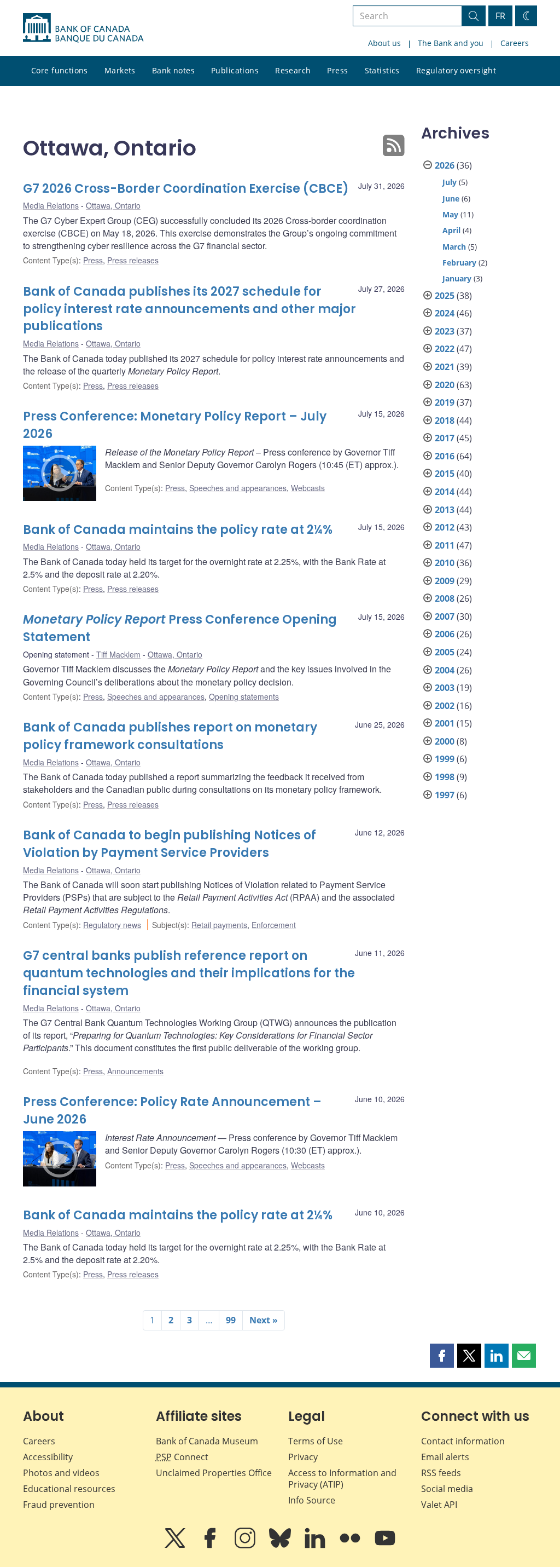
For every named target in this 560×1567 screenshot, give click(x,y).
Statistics (382, 70)
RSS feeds (441, 1473)
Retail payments (219, 924)
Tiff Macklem (118, 654)
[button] (442, 1356)
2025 (444, 296)
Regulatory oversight (456, 70)
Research (293, 70)
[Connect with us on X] (176, 1546)
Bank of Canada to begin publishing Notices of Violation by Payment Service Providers (169, 844)
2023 (444, 331)
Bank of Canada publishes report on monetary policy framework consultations (170, 736)
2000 (444, 741)
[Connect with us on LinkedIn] (316, 1546)
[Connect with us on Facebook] (211, 1546)
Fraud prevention (59, 1505)
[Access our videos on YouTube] (385, 1546)
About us (384, 43)
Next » (263, 1320)
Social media (447, 1489)
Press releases (133, 260)
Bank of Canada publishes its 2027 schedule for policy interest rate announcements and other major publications (189, 309)
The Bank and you (450, 43)
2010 (444, 563)
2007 (444, 616)
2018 (444, 420)
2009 (444, 581)
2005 (444, 652)
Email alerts (445, 1457)
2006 (444, 634)
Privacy (303, 1457)
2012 (444, 527)
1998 (444, 777)
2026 (444, 165)
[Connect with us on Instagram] (246, 1546)
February (459, 262)
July (449, 182)
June (450, 198)
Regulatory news (112, 924)
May (450, 214)
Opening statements (244, 696)
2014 (444, 492)
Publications (235, 70)
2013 (444, 510)
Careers (514, 43)
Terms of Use (315, 1441)
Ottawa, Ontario (113, 205)
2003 (444, 688)
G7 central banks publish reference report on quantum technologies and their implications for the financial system (189, 973)
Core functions (59, 70)
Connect (182, 1457)
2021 (444, 367)
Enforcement (274, 924)
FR (500, 16)
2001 (444, 723)
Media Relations (51, 205)
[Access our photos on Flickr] (351, 1546)
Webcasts (308, 487)
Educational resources (69, 1489)
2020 (444, 385)
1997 (444, 795)
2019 (444, 402)
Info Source (311, 1500)
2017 (444, 438)
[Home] (83, 28)
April (451, 230)
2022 (444, 349)
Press (337, 70)
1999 (444, 759)
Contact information (463, 1441)
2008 (444, 598)
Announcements (135, 1070)
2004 (444, 670)
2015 (444, 474)
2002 (444, 706)
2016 (444, 456)
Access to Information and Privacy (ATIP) (342, 1478)
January (456, 278)
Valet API (439, 1505)
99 (231, 1320)
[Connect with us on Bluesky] (281, 1546)
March (454, 246)
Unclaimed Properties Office (214, 1473)
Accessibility (48, 1457)
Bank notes (173, 70)
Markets (120, 70)
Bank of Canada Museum (207, 1441)
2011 (444, 545)
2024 (444, 313)
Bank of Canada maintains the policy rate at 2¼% (177, 529)
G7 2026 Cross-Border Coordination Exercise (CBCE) (186, 188)
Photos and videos (61, 1473)
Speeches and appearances (238, 487)
